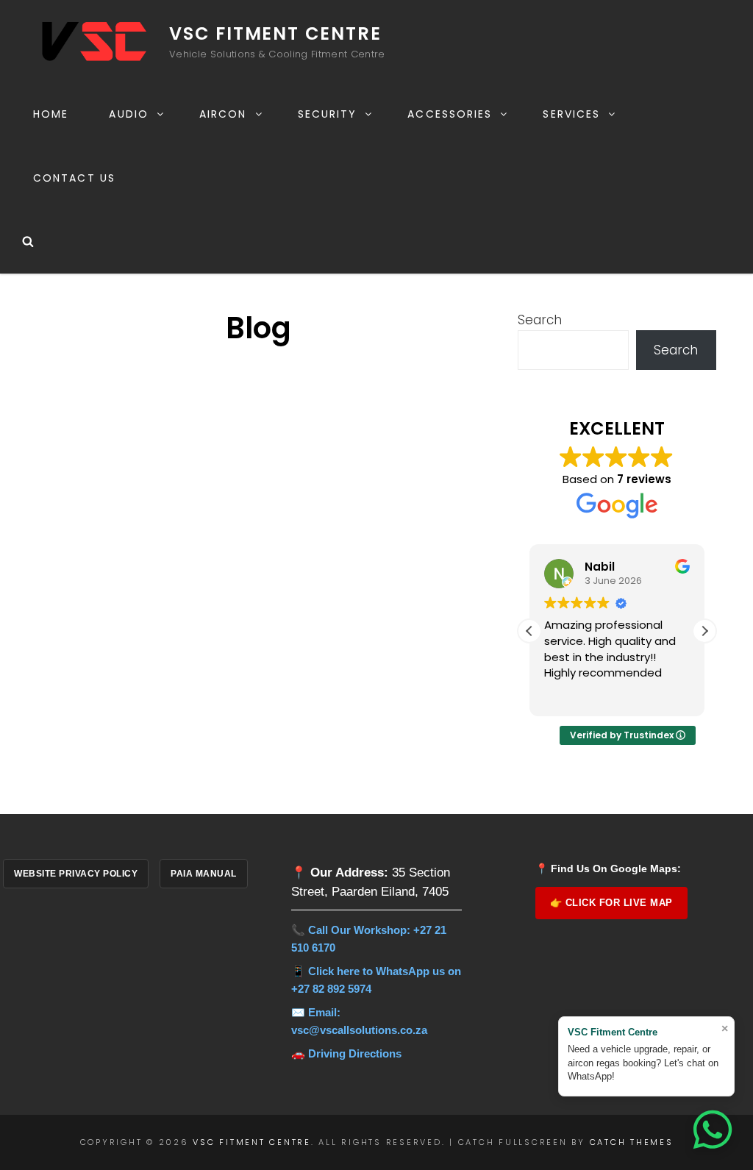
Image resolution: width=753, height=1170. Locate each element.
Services (571, 114)
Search (540, 320)
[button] (704, 631)
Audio (129, 114)
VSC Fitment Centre (275, 33)
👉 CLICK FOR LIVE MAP (611, 902)
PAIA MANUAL (204, 873)
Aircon (223, 114)
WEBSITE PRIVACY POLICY (76, 873)
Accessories (449, 114)
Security (327, 114)
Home (50, 114)
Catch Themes (632, 1142)
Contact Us (74, 178)
